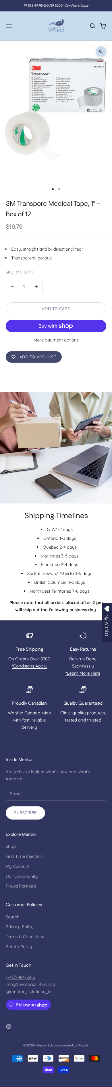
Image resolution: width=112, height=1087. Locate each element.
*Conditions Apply (29, 666)
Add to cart (56, 308)
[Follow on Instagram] (8, 1026)
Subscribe (25, 812)
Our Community (22, 876)
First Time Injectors (24, 856)
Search (13, 917)
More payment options (56, 340)
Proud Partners (21, 886)
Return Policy (19, 946)
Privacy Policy (20, 926)
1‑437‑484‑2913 (20, 977)
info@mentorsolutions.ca (30, 984)
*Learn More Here (82, 673)
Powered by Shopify (75, 1045)
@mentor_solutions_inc (30, 991)
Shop (11, 846)
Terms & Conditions (25, 936)
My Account (18, 866)
